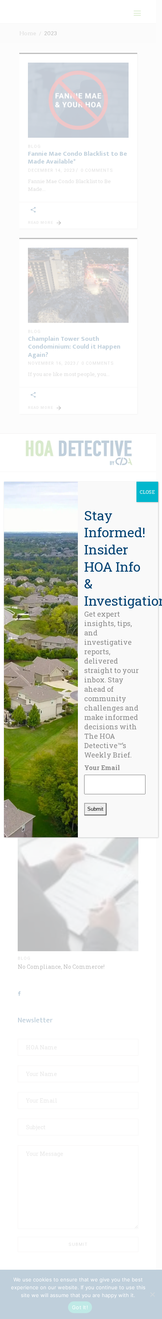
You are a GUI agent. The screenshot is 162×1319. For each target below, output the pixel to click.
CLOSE (147, 492)
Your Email (102, 767)
